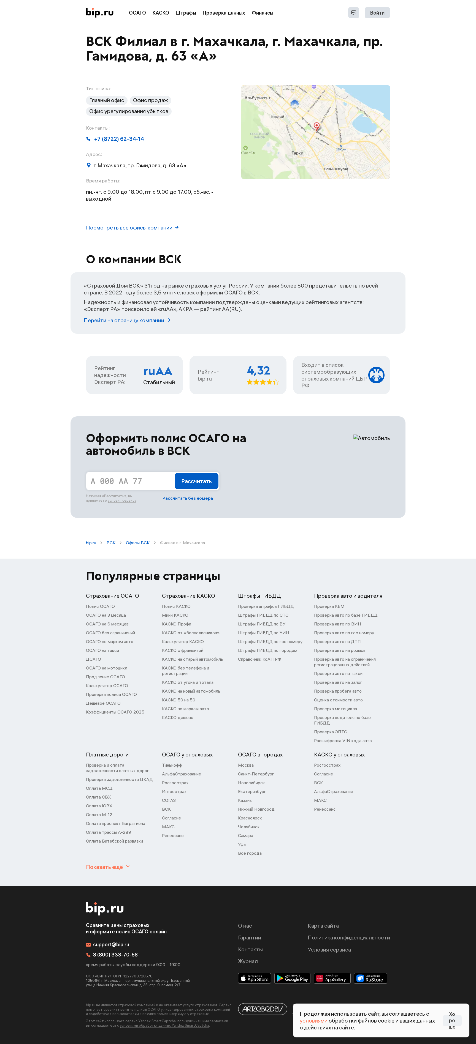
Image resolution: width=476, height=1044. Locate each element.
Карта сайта (323, 925)
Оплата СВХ (98, 797)
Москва (246, 765)
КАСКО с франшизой (182, 650)
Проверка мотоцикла (335, 708)
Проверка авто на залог (338, 682)
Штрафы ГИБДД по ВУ (261, 624)
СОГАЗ (169, 800)
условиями (314, 1020)
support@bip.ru (111, 944)
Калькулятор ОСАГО (107, 685)
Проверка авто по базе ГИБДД (346, 615)
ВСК (111, 542)
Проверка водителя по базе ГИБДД (342, 720)
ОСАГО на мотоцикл (106, 668)
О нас (245, 925)
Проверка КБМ (329, 606)
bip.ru (91, 542)
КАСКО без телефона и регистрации (185, 670)
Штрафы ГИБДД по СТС (263, 615)
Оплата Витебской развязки (114, 841)
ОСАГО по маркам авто (109, 641)
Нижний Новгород (256, 809)
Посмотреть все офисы (129, 227)
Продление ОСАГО (105, 676)
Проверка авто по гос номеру (344, 632)
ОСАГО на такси (102, 650)
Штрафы (186, 13)
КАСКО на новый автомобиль (191, 691)
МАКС (168, 826)
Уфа (242, 844)
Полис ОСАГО (100, 606)
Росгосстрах (175, 782)
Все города (250, 853)
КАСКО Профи (176, 624)
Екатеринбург (252, 791)
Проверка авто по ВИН (337, 624)
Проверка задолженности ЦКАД (119, 779)
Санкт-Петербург (256, 774)
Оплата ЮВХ (99, 805)
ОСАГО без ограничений (110, 632)
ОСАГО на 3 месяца (106, 615)
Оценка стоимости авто (338, 700)
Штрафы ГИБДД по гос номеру (270, 641)
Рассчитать (196, 481)
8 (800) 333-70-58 (115, 955)
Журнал (248, 961)
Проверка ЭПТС (330, 731)
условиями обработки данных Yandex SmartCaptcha (164, 1025)
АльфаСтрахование (181, 774)
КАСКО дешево (177, 717)
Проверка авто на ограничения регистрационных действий (345, 661)
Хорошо (452, 1020)
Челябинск (249, 826)
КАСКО (161, 13)
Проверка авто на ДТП (337, 641)
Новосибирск (251, 782)
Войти (377, 13)
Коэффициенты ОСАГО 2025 (115, 712)
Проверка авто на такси (338, 673)
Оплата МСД (99, 788)
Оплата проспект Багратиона (115, 823)
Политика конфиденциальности (349, 937)
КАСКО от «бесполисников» (191, 632)
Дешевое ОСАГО (103, 703)
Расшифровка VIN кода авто (343, 740)
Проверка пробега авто (338, 691)
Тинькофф (172, 765)
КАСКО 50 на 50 (178, 700)
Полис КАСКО (176, 606)
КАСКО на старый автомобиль (192, 659)
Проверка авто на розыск (340, 650)
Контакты (250, 949)
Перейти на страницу (124, 320)
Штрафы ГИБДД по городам (267, 650)
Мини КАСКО (175, 615)
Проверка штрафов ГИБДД (266, 606)
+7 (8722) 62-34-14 (119, 138)
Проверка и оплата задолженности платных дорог (117, 767)
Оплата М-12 (99, 814)
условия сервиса (122, 500)
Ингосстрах (174, 791)
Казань (245, 800)
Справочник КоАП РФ (259, 659)
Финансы (262, 13)
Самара (245, 835)
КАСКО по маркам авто (185, 708)
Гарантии (249, 937)
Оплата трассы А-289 (108, 832)
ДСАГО (93, 659)
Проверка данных (224, 13)
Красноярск (250, 818)
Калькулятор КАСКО (183, 641)
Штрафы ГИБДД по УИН (263, 632)
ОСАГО (137, 13)
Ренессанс (173, 835)
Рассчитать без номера (188, 498)
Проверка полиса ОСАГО (111, 694)
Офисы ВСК (138, 542)
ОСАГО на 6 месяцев (107, 624)
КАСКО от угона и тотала (187, 682)
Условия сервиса (329, 949)
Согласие (171, 818)
